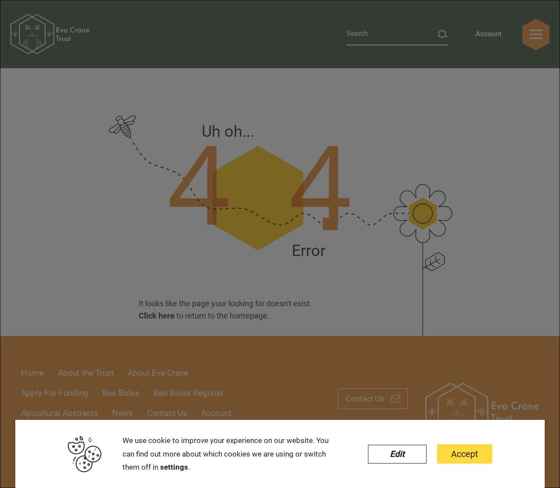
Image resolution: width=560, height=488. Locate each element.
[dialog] (280, 244)
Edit (397, 454)
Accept (464, 454)
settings (174, 467)
